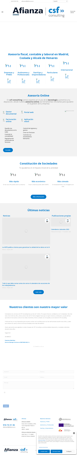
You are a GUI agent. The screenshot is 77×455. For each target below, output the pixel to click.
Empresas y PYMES (45, 406)
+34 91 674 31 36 (14, 1)
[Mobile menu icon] (2, 12)
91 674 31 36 (35, 345)
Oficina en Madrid (26, 406)
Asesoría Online (44, 423)
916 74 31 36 (9, 409)
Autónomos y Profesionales (47, 409)
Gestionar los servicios (43, 447)
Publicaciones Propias (56, 231)
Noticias (4, 249)
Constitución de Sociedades (47, 426)
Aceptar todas (44, 451)
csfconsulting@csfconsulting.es (59, 381)
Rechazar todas (56, 451)
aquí (24, 387)
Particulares (43, 416)
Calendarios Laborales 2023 (60, 229)
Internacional (43, 419)
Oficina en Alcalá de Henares (28, 417)
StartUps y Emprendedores (46, 413)
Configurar (68, 451)
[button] (74, 433)
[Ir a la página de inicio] (10, 406)
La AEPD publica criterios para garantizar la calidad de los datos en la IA (26, 247)
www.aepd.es (31, 386)
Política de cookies (41, 440)
